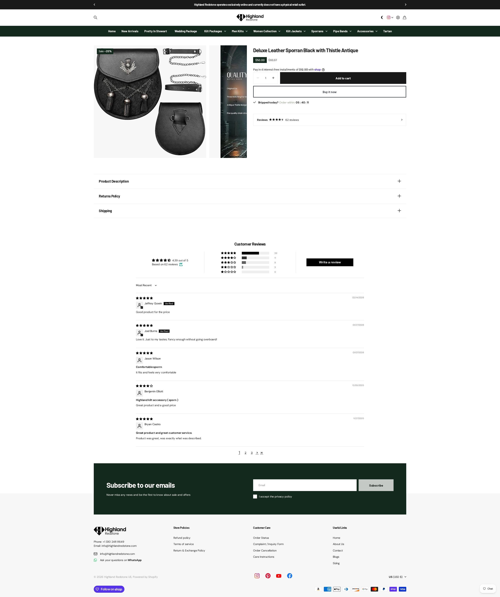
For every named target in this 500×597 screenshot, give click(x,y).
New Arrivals (129, 31)
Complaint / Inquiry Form (268, 544)
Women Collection (265, 31)
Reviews (278, 120)
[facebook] (289, 575)
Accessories (365, 31)
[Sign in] (398, 18)
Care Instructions (263, 556)
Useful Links (340, 527)
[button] (94, 4)
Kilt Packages (213, 31)
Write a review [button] (330, 262)
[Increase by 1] (273, 78)
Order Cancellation (264, 550)
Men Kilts (238, 31)
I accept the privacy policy (275, 496)
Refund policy (181, 538)
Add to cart (343, 78)
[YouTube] (278, 575)
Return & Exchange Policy (189, 550)
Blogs (336, 556)
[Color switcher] (382, 18)
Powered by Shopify (145, 577)
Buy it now (330, 92)
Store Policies (181, 527)
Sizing (336, 563)
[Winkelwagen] (404, 18)
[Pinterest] (268, 575)
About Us (338, 544)
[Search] (95, 17)
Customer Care (262, 527)
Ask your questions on (121, 560)
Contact (338, 550)
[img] (144, 298)
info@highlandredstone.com (117, 554)
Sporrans (317, 31)
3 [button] (252, 452)
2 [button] (245, 452)
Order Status (261, 538)
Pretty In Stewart (155, 31)
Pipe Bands (340, 31)
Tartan (387, 31)
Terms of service (183, 544)
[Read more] (390, 18)
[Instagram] (256, 575)
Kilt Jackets (294, 31)
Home (112, 31)
